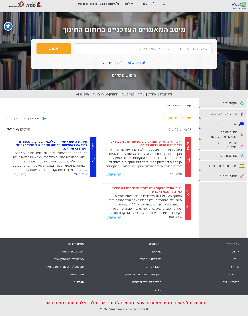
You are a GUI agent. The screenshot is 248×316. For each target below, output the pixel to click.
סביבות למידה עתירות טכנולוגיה (65, 267)
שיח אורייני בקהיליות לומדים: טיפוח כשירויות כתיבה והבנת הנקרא (146, 189)
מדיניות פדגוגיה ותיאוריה (146, 282)
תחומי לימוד (77, 274)
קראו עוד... (113, 174)
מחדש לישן (34, 118)
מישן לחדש (13, 118)
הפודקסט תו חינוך (105, 94)
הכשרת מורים (153, 267)
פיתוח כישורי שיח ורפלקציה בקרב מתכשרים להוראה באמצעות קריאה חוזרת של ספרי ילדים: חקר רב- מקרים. (51, 145)
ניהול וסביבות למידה (72, 251)
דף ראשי (186, 105)
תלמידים (79, 282)
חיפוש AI (82, 94)
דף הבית (166, 94)
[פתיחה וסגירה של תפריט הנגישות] (8, 26)
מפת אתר (233, 274)
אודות (152, 94)
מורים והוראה (76, 244)
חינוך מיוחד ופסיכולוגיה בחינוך (143, 274)
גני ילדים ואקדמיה (150, 259)
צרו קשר (128, 94)
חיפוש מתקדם (124, 75)
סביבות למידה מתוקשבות (69, 259)
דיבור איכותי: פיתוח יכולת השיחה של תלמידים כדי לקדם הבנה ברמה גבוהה (146, 143)
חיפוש (53, 48)
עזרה (141, 94)
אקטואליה (155, 244)
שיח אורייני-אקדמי (170, 105)
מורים (158, 290)
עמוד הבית (233, 244)
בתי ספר (156, 251)
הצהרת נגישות (231, 282)
